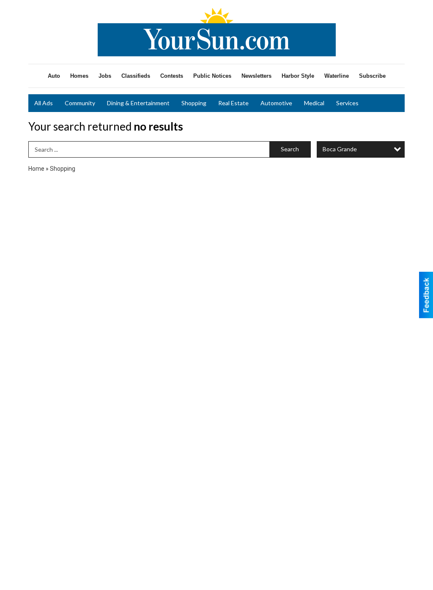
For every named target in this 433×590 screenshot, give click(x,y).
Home (36, 168)
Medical (314, 103)
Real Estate (233, 103)
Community (80, 103)
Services (347, 103)
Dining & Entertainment (138, 103)
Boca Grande (340, 149)
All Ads (43, 103)
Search (290, 149)
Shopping (193, 103)
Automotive (276, 103)
